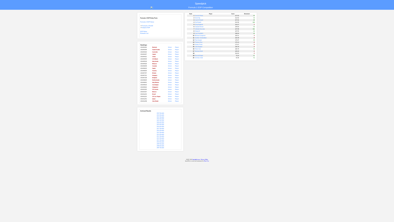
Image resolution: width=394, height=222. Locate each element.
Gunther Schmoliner (201, 38)
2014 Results (160, 134)
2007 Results (160, 148)
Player (177, 47)
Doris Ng (197, 18)
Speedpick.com (196, 159)
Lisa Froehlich (199, 33)
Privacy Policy (204, 159)
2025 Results (160, 113)
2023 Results (160, 117)
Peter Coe (198, 49)
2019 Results (160, 125)
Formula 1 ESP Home (147, 22)
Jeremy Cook (199, 57)
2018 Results (160, 126)
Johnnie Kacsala (200, 29)
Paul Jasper (198, 40)
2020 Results (160, 123)
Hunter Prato (198, 44)
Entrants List (144, 33)
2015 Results (160, 132)
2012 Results (160, 138)
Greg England (199, 24)
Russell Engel (199, 55)
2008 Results (160, 146)
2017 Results (160, 128)
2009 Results (160, 144)
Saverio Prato (199, 15)
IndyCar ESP (146, 27)
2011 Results (160, 140)
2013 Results (160, 136)
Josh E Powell (199, 20)
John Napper (198, 46)
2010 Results (160, 142)
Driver (170, 47)
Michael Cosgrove (200, 35)
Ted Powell (198, 22)
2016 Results (160, 130)
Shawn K (197, 31)
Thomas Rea (198, 42)
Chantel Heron (199, 26)
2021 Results (160, 121)
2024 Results (160, 115)
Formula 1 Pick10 (147, 26)
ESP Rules (143, 31)
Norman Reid (199, 51)
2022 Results (160, 119)
